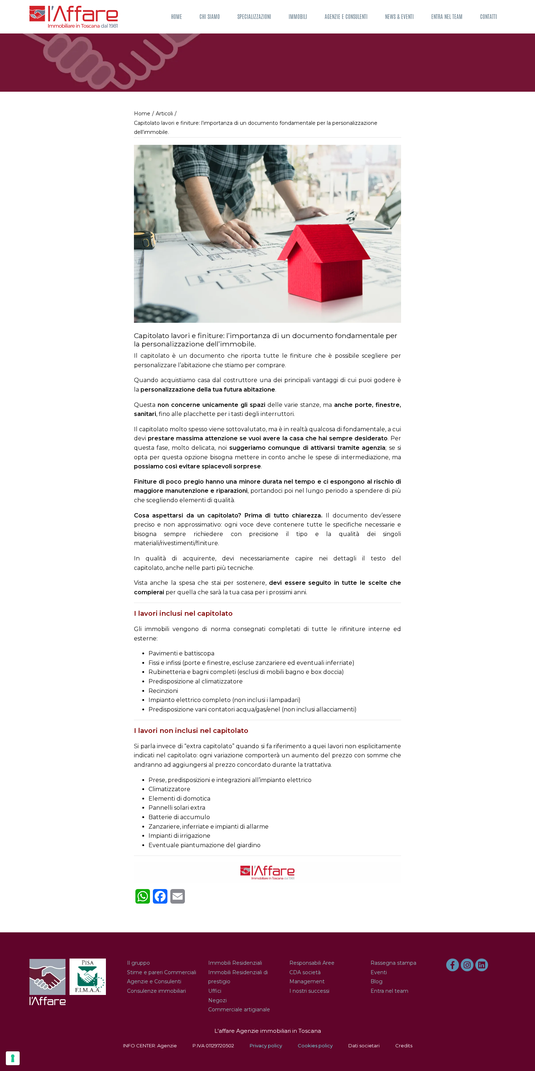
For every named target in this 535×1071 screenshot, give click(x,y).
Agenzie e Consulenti (346, 16)
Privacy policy (266, 1045)
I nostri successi (309, 991)
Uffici (214, 991)
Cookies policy (315, 1045)
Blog (376, 981)
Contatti (488, 16)
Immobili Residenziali (235, 963)
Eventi (378, 972)
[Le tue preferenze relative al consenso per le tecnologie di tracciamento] (13, 1058)
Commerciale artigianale (239, 1009)
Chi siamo (209, 16)
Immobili (298, 16)
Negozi (217, 1000)
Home (176, 16)
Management (307, 981)
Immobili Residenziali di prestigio (238, 977)
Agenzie (167, 1045)
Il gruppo (138, 963)
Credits (403, 1045)
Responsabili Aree (311, 963)
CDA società (305, 972)
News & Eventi (399, 16)
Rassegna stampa (393, 963)
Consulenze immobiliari (156, 991)
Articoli (164, 113)
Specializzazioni (254, 16)
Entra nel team (447, 16)
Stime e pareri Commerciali (161, 972)
